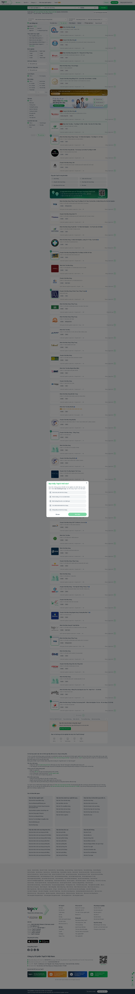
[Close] (87, 483)
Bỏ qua (58, 514)
